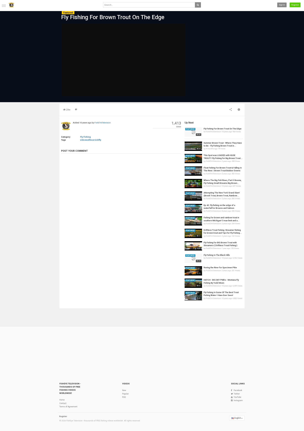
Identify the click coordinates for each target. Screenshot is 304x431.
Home (62, 400)
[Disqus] (121, 199)
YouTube (237, 397)
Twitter (237, 394)
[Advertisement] (214, 48)
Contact (62, 403)
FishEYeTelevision (103, 122)
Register (295, 5)
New (124, 390)
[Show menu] (4, 6)
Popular (125, 394)
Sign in (282, 5)
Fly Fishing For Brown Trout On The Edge (222, 128)
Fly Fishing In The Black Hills (217, 255)
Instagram (238, 400)
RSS (124, 397)
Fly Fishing (85, 137)
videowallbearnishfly (90, 140)
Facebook (238, 390)
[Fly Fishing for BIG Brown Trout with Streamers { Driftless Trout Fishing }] (193, 246)
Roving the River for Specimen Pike (220, 267)
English (237, 418)
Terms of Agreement (68, 407)
